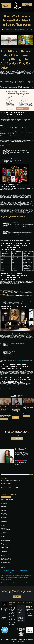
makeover (11, 577)
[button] (17, 13)
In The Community (3, 532)
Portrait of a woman (6, 580)
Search (31, 474)
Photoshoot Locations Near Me (5, 547)
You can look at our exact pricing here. (9, 374)
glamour (20, 575)
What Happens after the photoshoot (6, 558)
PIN (19, 612)
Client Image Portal (20, 621)
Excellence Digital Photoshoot (20, 615)
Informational (3, 533)
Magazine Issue (3, 536)
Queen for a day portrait (6, 582)
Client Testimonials (3, 517)
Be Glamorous (7, 570)
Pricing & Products (3, 551)
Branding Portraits (3, 510)
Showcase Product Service (4, 552)
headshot (2, 577)
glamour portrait (26, 575)
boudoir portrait (23, 570)
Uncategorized (3, 555)
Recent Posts (3, 473)
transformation (20, 582)
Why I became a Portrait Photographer (27, 405)
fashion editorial (9, 575)
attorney (2, 570)
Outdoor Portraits (3, 544)
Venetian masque (24, 582)
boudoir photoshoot (16, 570)
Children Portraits (3, 514)
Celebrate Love (3, 513)
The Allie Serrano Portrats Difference (9, 29)
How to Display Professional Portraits (6, 486)
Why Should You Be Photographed (20, 29)
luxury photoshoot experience (19, 360)
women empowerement (11, 584)
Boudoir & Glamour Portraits (5, 509)
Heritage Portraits (3, 528)
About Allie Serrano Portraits (20, 607)
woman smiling (3, 584)
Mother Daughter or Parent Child (5, 540)
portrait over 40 (15, 579)
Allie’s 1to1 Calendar (20, 610)
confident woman (12, 573)
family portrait (3, 522)
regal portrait (15, 582)
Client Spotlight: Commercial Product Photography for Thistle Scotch (5, 408)
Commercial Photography (4, 518)
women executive (19, 584)
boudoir (12, 570)
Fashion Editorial (3, 524)
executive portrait (24, 573)
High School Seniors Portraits (5, 529)
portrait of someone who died (5, 548)
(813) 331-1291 (28, 8)
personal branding (18, 577)
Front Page (2, 525)
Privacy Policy (14, 641)
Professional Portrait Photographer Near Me (16, 407)
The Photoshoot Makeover (4, 554)
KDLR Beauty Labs (6, 577)
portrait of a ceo (25, 577)
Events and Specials (3, 521)
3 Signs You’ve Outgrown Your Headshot (6, 484)
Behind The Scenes (3, 506)
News (1, 543)
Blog (1, 507)
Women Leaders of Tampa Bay (5, 562)
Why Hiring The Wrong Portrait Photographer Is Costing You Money (10, 487)
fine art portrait (15, 575)
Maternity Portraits (3, 539)
